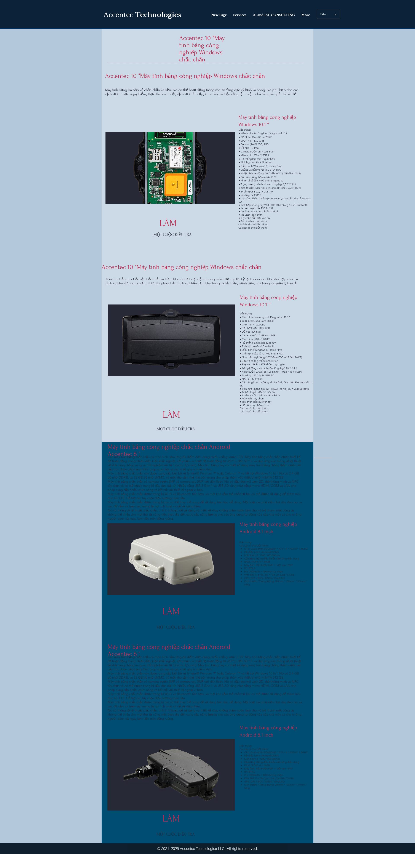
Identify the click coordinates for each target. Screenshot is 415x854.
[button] (171, 559)
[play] (226, 591)
